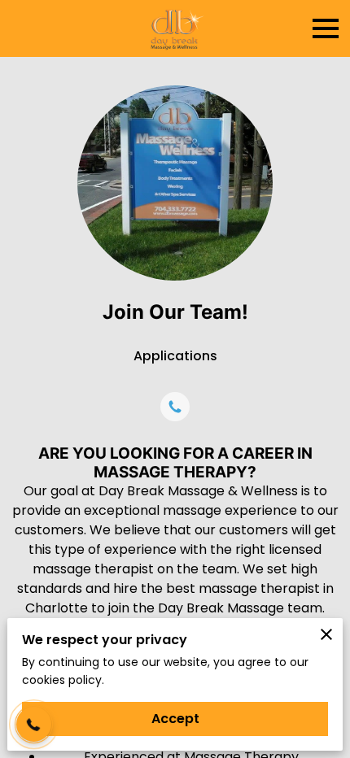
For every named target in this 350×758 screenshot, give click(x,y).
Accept (175, 718)
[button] (33, 724)
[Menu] (326, 28)
